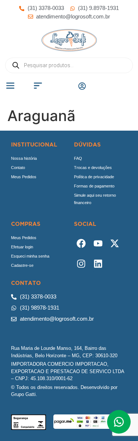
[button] (10, 86)
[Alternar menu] (82, 86)
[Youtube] (98, 243)
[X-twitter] (114, 243)
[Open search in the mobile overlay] (69, 65)
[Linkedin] (98, 263)
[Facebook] (81, 243)
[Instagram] (81, 263)
